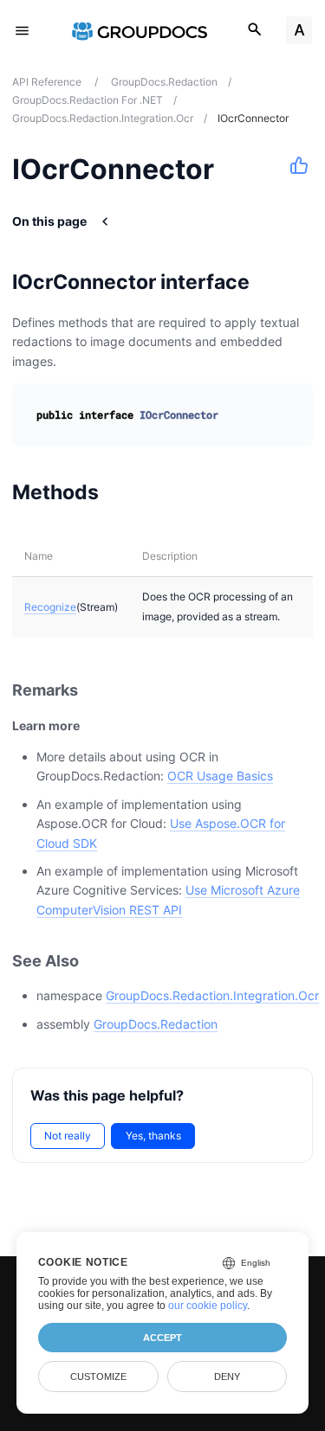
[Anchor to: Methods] (121, 492)
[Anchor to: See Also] (98, 961)
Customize (98, 1376)
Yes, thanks (153, 1135)
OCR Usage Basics (220, 775)
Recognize (50, 606)
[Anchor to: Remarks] (97, 691)
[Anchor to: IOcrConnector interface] (272, 282)
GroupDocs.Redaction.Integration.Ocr (212, 995)
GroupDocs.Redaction (156, 1024)
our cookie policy (207, 1305)
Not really (67, 1135)
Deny (227, 1376)
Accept (162, 1337)
